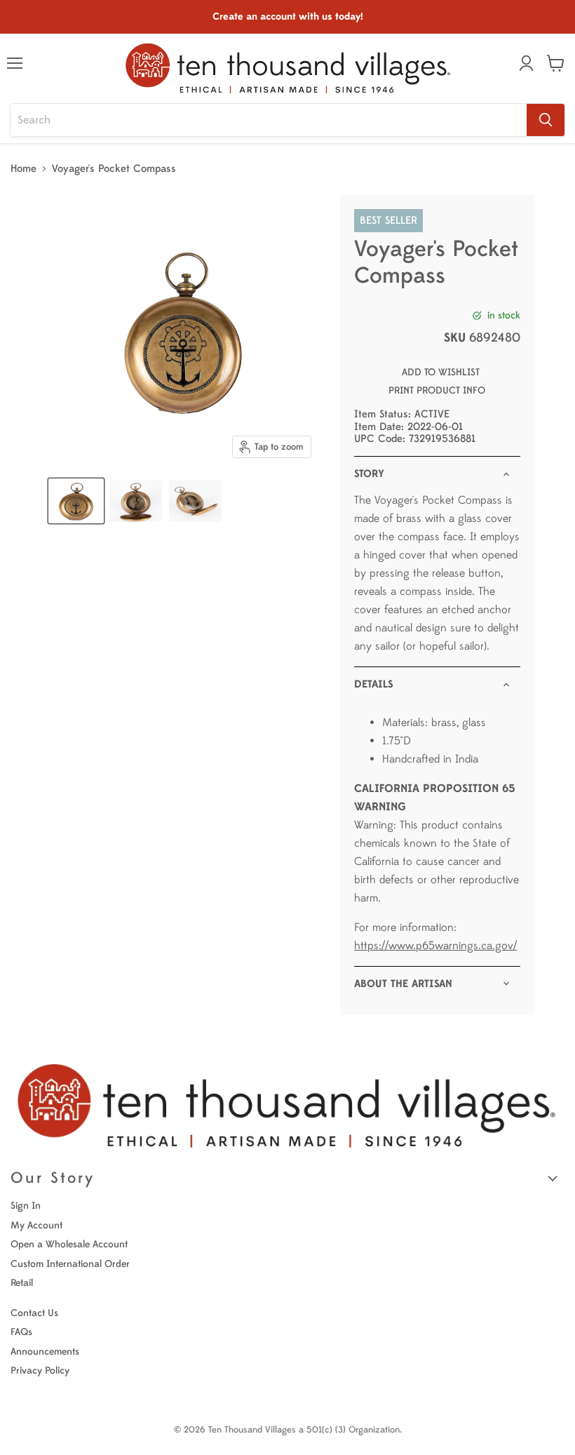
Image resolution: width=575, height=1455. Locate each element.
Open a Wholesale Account (69, 1244)
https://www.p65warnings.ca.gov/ (435, 946)
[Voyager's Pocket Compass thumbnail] (76, 500)
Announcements (45, 1351)
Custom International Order (70, 1264)
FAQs (21, 1332)
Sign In (26, 1206)
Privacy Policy (40, 1370)
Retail (22, 1283)
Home (23, 169)
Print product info (436, 390)
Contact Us (34, 1313)
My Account (36, 1225)
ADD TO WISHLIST (441, 372)
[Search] (545, 120)
